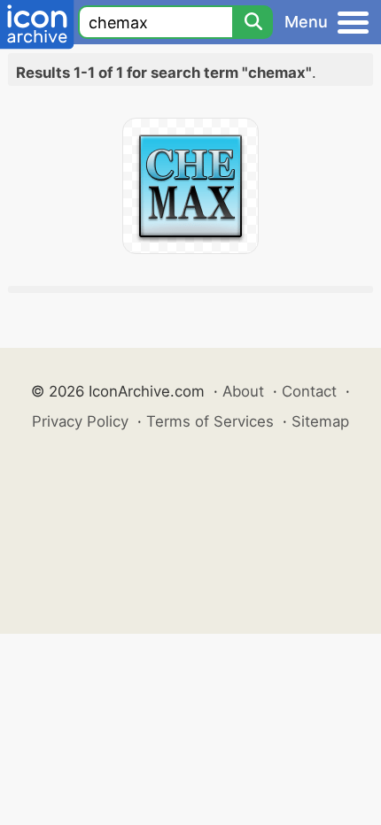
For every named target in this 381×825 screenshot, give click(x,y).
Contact (309, 391)
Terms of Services (210, 421)
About (243, 391)
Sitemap (320, 421)
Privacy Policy (80, 421)
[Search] (252, 22)
